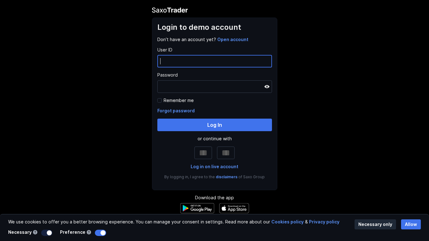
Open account (232, 39)
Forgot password (176, 110)
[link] (232, 39)
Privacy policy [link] (324, 221)
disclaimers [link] (226, 176)
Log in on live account (214, 166)
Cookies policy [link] (287, 221)
